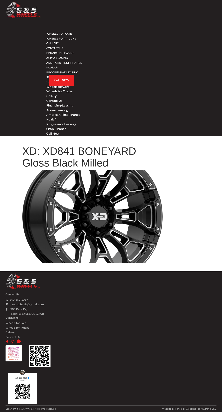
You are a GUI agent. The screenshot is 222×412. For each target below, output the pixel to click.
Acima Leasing (57, 58)
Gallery (51, 96)
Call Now (61, 80)
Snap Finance (56, 129)
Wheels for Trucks (61, 38)
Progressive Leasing (62, 72)
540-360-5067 (19, 299)
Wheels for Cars (16, 323)
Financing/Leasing (59, 105)
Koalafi (52, 67)
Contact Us (54, 101)
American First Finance (64, 62)
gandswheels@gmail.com (27, 304)
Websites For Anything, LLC (201, 408)
